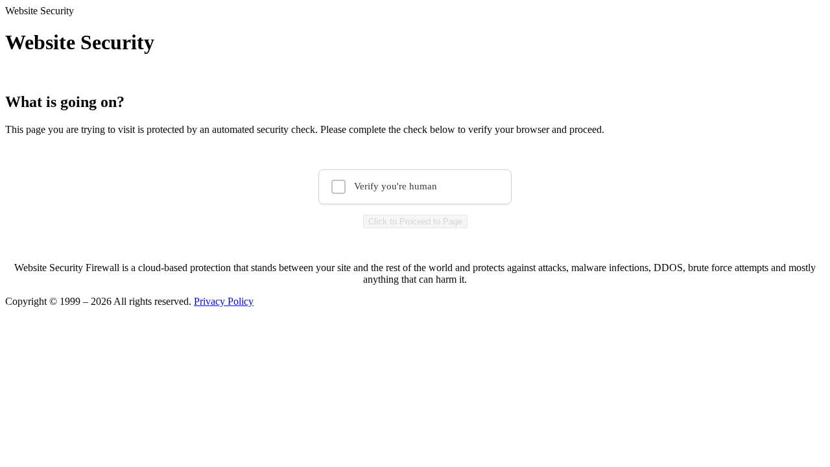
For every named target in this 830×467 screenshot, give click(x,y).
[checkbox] (415, 186)
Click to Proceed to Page (415, 221)
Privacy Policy (224, 301)
